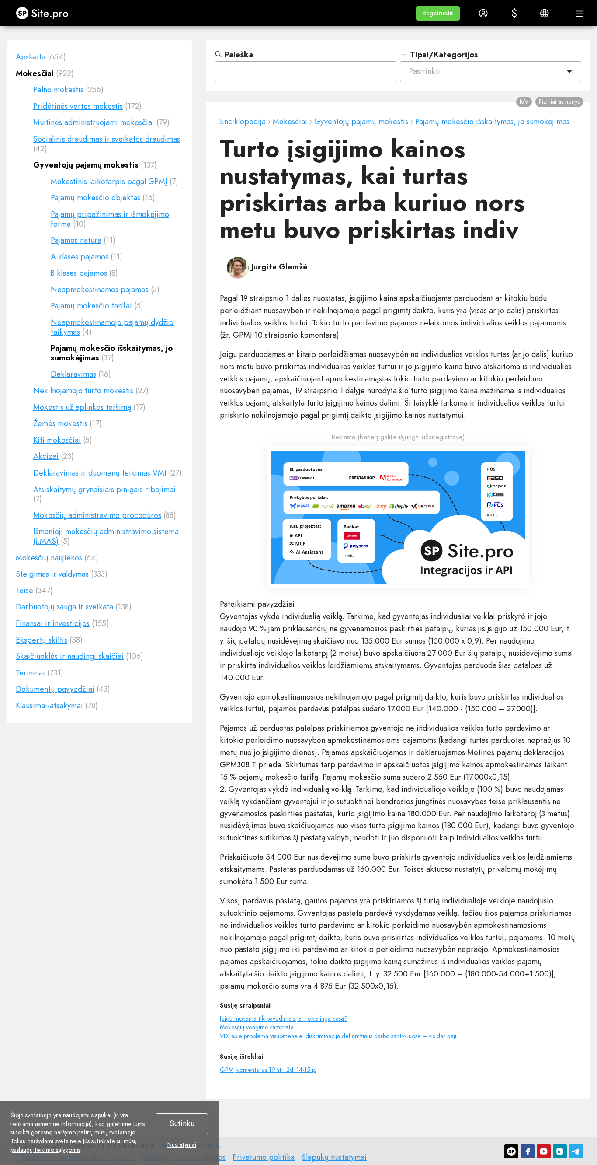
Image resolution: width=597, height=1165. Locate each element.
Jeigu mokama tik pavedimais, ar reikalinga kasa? (283, 1018)
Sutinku (182, 1123)
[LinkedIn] (560, 1151)
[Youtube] (544, 1151)
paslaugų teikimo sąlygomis (45, 1149)
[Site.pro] (511, 1151)
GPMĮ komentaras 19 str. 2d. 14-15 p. (268, 1069)
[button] (438, 13)
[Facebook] (528, 1151)
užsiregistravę (442, 437)
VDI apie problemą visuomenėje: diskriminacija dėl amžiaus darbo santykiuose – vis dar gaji (338, 1036)
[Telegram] (576, 1151)
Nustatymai (181, 1145)
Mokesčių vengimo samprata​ (257, 1027)
